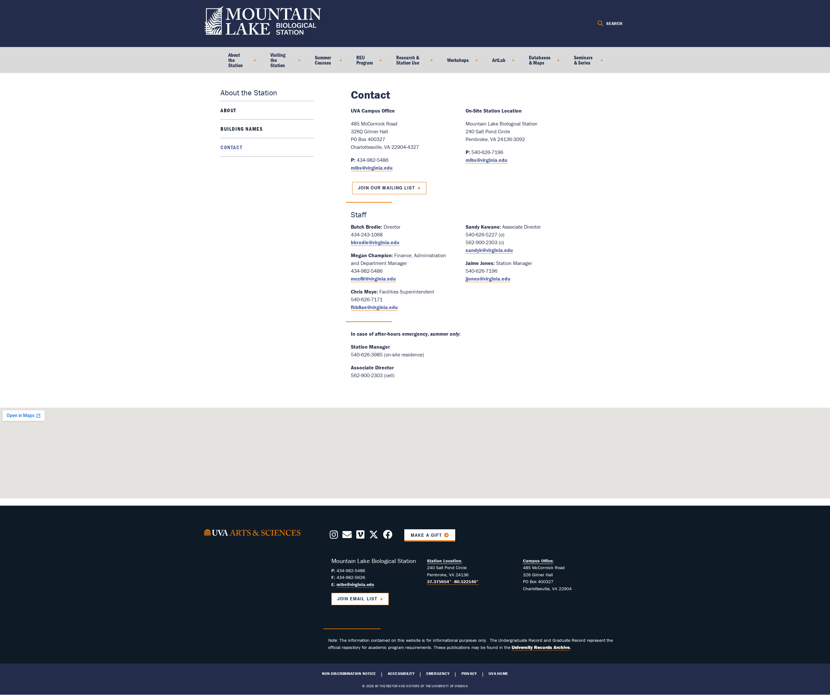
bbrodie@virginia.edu (375, 242)
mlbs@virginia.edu (372, 167)
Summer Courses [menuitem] (319, 62)
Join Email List (357, 599)
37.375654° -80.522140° (453, 581)
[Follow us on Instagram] (334, 536)
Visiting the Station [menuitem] (274, 62)
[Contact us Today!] (347, 536)
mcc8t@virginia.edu (373, 278)
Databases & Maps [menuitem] (536, 62)
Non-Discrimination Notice (349, 673)
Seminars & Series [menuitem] (579, 62)
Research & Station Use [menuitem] (403, 62)
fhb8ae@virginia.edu (374, 307)
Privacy (469, 673)
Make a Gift (426, 535)
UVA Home (498, 673)
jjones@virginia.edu (488, 278)
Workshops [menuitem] (454, 62)
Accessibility (401, 673)
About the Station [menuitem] (231, 62)
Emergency (437, 673)
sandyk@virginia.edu (489, 250)
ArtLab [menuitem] (494, 62)
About (228, 110)
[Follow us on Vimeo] (360, 536)
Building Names (241, 129)
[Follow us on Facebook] (387, 536)
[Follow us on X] (373, 536)
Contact (231, 147)
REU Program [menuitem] (361, 62)
